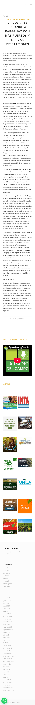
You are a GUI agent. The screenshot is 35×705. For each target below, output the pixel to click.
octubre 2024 (7, 659)
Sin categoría (7, 584)
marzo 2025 (7, 645)
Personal (6, 581)
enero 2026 (7, 619)
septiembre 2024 (8, 661)
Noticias (26, 19)
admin (23, 319)
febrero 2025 (7, 648)
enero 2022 (6, 685)
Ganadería (6, 573)
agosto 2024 (7, 664)
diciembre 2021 (8, 688)
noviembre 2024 (8, 656)
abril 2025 (6, 643)
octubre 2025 (7, 627)
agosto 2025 (7, 632)
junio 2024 (6, 669)
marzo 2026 (7, 614)
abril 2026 (6, 611)
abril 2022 (6, 677)
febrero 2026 (7, 616)
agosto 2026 (7, 601)
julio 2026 (6, 603)
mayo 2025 (6, 640)
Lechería (6, 576)
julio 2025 (6, 635)
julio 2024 (6, 667)
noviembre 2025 (8, 624)
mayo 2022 (6, 674)
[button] (4, 701)
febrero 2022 (7, 682)
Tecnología (6, 586)
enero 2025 (6, 651)
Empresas (19, 19)
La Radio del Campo (15, 702)
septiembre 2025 (8, 630)
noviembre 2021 (8, 690)
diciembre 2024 (8, 653)
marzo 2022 (7, 680)
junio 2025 (6, 638)
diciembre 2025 (8, 622)
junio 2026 (6, 606)
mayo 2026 (6, 609)
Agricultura (10, 19)
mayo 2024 (6, 672)
